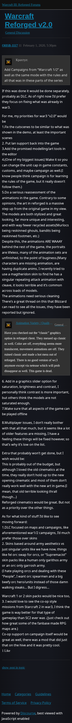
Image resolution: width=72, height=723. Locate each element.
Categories (23, 694)
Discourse (28, 713)
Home (6, 694)
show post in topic (13, 667)
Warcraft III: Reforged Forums (21, 4)
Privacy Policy (41, 703)
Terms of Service (14, 703)
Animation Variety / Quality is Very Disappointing (34, 323)
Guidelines (43, 694)
